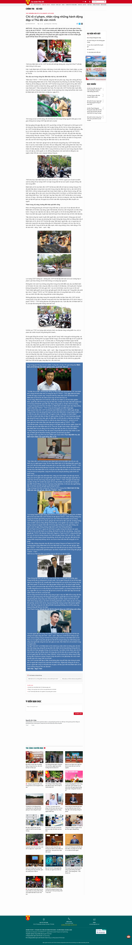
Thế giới (53, 4)
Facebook (77, 24)
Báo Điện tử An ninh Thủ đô (28, 2)
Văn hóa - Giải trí (82, 4)
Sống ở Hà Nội (96, 4)
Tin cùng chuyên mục (34, 748)
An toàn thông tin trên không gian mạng (96, 41)
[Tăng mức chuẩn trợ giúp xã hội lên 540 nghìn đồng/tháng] (74, 820)
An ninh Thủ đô (37, 2)
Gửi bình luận (78, 713)
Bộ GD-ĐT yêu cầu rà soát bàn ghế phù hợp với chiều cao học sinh (53, 829)
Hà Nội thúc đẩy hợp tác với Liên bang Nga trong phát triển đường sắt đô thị (94, 90)
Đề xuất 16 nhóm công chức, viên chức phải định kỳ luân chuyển (94, 118)
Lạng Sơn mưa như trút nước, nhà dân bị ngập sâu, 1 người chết (34, 847)
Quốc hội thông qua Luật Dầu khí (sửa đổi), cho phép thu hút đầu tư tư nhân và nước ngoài (73, 848)
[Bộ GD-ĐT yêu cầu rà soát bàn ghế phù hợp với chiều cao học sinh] (54, 820)
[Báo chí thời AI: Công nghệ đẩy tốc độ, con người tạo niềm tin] (54, 861)
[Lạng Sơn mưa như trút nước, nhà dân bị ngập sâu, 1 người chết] (34, 840)
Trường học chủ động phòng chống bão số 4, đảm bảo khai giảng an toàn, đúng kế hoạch (33, 808)
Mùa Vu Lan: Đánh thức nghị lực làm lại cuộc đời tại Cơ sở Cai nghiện (73, 766)
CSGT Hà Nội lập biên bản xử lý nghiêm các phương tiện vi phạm (42, 691)
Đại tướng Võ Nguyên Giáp (94, 37)
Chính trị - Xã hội (46, 4)
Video (63, 4)
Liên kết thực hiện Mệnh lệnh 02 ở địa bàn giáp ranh (39, 687)
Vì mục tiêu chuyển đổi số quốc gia (95, 45)
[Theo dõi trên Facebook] (83, 2)
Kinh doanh (103, 4)
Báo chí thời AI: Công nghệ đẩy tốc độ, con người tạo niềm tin (53, 868)
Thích (27, 725)
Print (82, 24)
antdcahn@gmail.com (94, 924)
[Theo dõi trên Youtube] (85, 2)
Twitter (79, 24)
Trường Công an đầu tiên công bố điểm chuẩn (93, 96)
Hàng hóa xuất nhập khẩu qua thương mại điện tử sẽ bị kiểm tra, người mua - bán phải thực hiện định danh (54, 849)
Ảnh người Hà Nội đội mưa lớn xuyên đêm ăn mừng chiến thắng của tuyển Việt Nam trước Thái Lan (34, 892)
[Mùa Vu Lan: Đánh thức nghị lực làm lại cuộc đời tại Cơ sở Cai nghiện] (74, 757)
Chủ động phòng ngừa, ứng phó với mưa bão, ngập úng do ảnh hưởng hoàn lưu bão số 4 (53, 766)
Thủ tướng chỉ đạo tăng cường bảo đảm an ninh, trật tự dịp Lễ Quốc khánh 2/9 (53, 785)
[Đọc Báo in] (90, 1)
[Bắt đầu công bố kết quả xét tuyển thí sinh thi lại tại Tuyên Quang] (34, 820)
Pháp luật (58, 4)
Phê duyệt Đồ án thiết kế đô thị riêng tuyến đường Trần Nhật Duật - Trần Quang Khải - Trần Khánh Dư (73, 870)
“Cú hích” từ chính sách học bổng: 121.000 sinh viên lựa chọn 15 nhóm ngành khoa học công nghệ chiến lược (53, 809)
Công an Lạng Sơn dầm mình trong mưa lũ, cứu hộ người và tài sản (34, 785)
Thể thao (89, 4)
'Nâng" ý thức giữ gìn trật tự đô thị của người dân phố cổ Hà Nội (42, 689)
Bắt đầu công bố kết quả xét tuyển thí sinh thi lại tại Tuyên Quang (33, 829)
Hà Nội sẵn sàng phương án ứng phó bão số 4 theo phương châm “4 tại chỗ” (54, 891)
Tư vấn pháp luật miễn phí (94, 52)
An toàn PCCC (90, 49)
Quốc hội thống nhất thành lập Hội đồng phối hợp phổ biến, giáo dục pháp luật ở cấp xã (34, 869)
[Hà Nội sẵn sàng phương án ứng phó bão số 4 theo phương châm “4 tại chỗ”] (54, 882)
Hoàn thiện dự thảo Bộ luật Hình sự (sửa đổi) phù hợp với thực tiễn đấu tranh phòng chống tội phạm (73, 809)
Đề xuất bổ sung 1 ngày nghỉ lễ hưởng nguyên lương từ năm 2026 (94, 102)
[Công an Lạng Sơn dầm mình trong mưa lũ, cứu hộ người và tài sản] (34, 776)
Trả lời (32, 725)
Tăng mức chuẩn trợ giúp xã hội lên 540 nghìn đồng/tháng (73, 828)
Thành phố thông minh (71, 4)
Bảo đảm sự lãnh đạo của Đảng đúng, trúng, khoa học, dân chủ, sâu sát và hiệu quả (34, 766)
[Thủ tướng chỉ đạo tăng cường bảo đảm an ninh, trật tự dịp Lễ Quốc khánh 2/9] (54, 776)
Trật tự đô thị (37, 4)
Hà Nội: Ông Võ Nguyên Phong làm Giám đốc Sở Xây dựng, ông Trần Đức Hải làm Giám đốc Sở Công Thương (94, 111)
